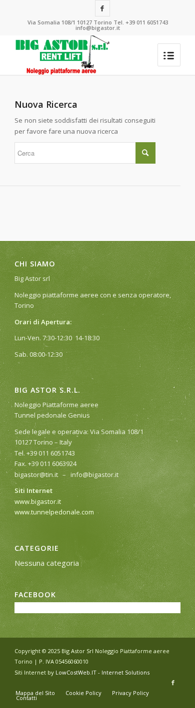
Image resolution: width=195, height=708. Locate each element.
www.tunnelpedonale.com (54, 511)
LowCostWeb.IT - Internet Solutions (103, 672)
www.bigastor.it (37, 501)
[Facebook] (103, 8)
